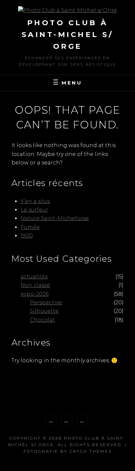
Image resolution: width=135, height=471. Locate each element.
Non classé (35, 285)
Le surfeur (34, 210)
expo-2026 (34, 294)
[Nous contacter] (82, 420)
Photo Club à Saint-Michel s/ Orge (68, 34)
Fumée (30, 227)
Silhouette (44, 311)
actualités (34, 276)
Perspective (46, 302)
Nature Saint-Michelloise (55, 218)
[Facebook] (66, 420)
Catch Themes (90, 451)
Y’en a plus (35, 201)
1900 (27, 236)
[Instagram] (51, 420)
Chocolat (42, 320)
